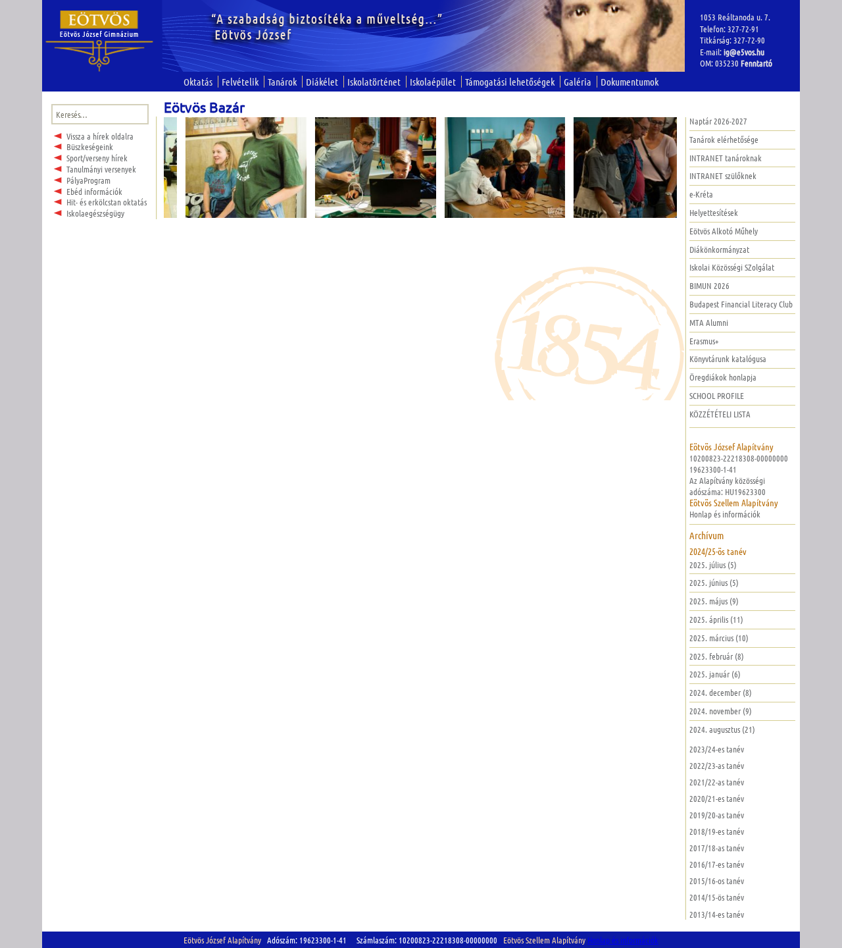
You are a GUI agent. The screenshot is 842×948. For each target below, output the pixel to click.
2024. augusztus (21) (722, 729)
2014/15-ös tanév (716, 897)
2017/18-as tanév (716, 847)
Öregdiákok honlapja (722, 376)
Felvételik (240, 82)
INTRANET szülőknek (722, 175)
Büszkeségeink (89, 146)
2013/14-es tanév (716, 914)
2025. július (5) (713, 564)
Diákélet (322, 82)
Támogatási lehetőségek (510, 82)
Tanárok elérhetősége (723, 139)
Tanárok (282, 82)
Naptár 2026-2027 (718, 120)
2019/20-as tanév (716, 814)
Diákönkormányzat (719, 249)
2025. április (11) (716, 619)
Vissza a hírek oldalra (100, 136)
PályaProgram (88, 180)
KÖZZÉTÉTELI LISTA (720, 413)
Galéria (577, 82)
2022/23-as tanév (716, 765)
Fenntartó (756, 62)
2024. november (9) (720, 710)
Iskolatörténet (374, 82)
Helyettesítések (713, 212)
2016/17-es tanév (716, 864)
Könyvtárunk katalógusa (727, 358)
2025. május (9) (714, 600)
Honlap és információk (724, 513)
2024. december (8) (720, 692)
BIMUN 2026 (709, 285)
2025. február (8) (716, 656)
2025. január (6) (715, 673)
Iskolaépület (433, 82)
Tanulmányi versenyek (101, 168)
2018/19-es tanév (716, 831)
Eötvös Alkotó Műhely (723, 230)
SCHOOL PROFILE (716, 395)
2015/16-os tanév (716, 880)
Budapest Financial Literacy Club (741, 303)
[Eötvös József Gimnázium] (99, 41)
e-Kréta (701, 193)
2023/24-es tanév (716, 748)
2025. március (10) (719, 637)
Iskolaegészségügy (95, 213)
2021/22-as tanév (716, 781)
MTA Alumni (708, 322)
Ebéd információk (94, 191)
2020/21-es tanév (716, 798)
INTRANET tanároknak (725, 157)
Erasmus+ (704, 340)
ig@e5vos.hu (744, 51)
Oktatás (198, 82)
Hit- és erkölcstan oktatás (106, 201)
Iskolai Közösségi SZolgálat (731, 267)
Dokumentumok (629, 82)
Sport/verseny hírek (97, 157)
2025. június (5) (714, 582)
